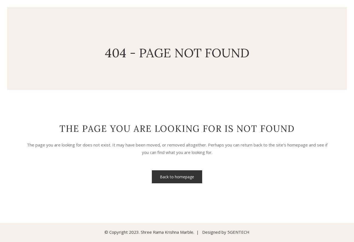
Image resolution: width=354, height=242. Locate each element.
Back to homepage (177, 176)
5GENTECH (238, 232)
